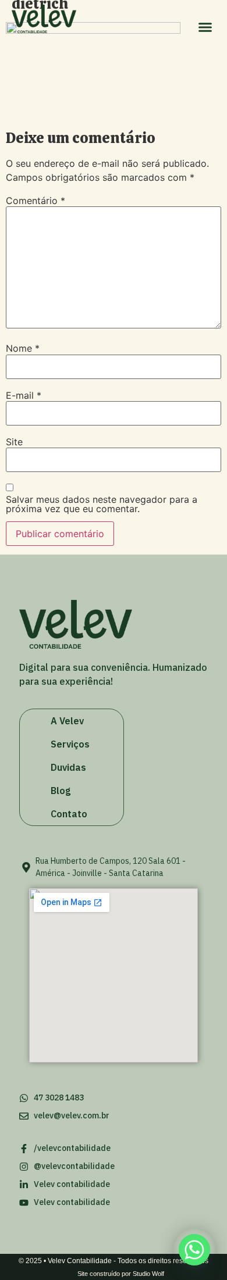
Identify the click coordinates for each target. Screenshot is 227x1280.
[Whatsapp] (194, 1249)
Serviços (70, 744)
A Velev (67, 721)
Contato (69, 814)
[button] (205, 27)
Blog (60, 790)
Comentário (35, 200)
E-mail (23, 395)
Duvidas (68, 767)
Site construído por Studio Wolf (120, 1273)
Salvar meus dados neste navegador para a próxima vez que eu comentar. (101, 504)
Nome (23, 348)
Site (14, 441)
